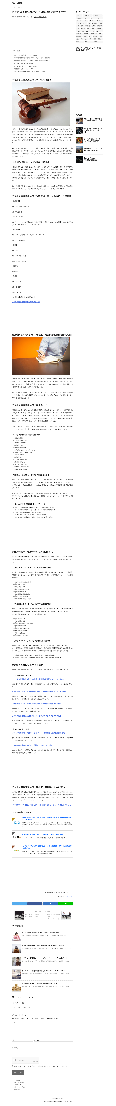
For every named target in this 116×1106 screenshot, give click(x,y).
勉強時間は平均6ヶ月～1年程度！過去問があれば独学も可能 (32, 60)
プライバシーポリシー (20, 1087)
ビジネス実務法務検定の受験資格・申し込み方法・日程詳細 (32, 58)
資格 (77, 39)
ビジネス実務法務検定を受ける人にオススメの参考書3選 (40, 932)
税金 (90, 36)
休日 (77, 26)
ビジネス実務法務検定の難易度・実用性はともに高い (30, 71)
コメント (14, 1022)
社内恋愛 (85, 36)
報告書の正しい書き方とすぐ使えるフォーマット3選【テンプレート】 (45, 971)
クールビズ (96, 15)
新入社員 (92, 31)
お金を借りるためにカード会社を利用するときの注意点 (40, 983)
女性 (88, 28)
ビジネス (19, 8)
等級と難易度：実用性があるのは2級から (26, 66)
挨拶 (83, 31)
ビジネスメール (95, 18)
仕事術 (100, 23)
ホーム (13, 8)
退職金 (100, 39)
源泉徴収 (86, 33)
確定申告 (78, 36)
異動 (100, 33)
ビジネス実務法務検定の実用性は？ (25, 63)
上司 (89, 23)
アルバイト (86, 15)
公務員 (93, 26)
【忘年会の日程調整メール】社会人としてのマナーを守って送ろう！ (44, 958)
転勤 (90, 39)
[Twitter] (19, 903)
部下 (77, 41)
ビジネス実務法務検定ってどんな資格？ (26, 55)
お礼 (77, 15)
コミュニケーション (81, 18)
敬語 (87, 31)
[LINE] (65, 903)
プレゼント (92, 20)
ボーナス (99, 20)
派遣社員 (78, 33)
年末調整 (99, 28)
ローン (84, 23)
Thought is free (67, 1101)
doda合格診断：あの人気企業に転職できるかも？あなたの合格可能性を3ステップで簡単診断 (47, 818)
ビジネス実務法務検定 (40, 17)
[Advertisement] (42, 35)
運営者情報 (17, 1089)
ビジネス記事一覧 (19, 1082)
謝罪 (101, 36)
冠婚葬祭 (99, 26)
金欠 (86, 41)
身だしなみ (84, 39)
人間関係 (94, 23)
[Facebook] (34, 903)
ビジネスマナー (18, 1080)
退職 (95, 39)
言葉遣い (95, 36)
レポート (78, 23)
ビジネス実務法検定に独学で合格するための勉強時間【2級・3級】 (44, 945)
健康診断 (87, 26)
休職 (82, 26)
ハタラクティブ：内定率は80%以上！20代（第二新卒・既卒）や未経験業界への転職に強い (47, 847)
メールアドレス (39, 1040)
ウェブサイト (15, 1048)
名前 (13, 1040)
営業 (77, 28)
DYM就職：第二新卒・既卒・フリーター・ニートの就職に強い (42, 834)
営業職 (83, 28)
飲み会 (95, 41)
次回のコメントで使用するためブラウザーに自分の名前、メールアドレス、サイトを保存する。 (41, 1066)
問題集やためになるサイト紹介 (23, 69)
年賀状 (78, 31)
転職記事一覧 (17, 1084)
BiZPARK (69, 897)
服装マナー (99, 31)
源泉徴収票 (94, 33)
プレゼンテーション (81, 20)
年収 (93, 28)
